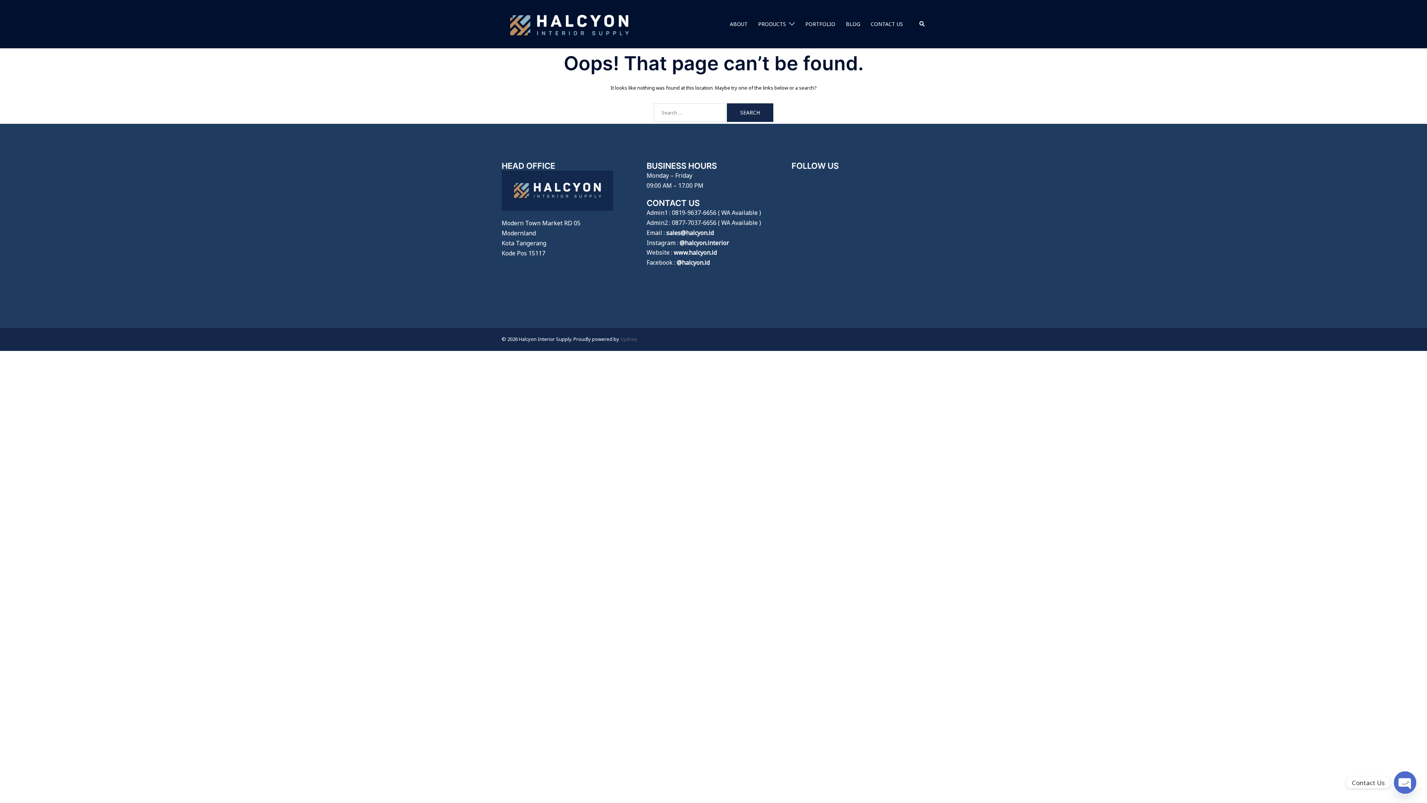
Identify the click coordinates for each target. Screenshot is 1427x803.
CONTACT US (887, 24)
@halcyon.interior (704, 243)
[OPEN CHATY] (1405, 782)
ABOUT (739, 24)
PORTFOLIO (820, 24)
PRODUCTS (772, 24)
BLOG (853, 24)
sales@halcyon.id (690, 233)
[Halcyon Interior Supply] (569, 23)
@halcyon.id (693, 262)
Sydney (628, 339)
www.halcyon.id (695, 252)
